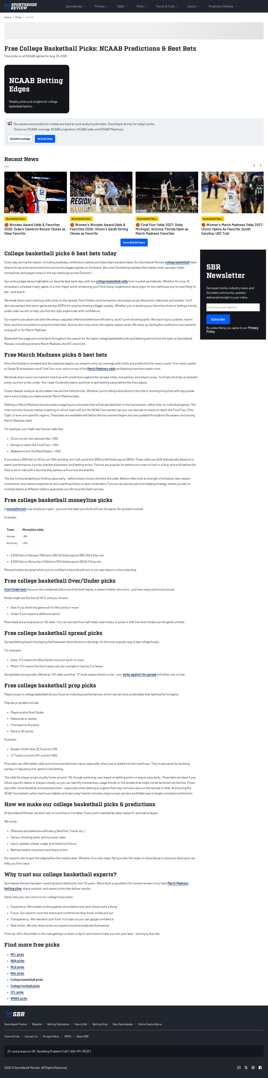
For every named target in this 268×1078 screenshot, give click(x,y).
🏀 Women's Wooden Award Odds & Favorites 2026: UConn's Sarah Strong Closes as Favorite (99, 229)
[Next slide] (260, 165)
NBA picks (18, 961)
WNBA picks (19, 998)
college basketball (177, 262)
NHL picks (17, 973)
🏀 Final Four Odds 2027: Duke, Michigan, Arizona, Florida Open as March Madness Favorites (162, 229)
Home (7, 17)
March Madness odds (101, 368)
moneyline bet (16, 509)
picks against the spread (139, 674)
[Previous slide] (254, 165)
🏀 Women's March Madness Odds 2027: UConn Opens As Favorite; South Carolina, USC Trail (232, 229)
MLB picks (17, 967)
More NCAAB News (134, 242)
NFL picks (17, 954)
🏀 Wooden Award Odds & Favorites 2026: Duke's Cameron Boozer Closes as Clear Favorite (35, 229)
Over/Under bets (15, 589)
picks (18, 17)
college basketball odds (112, 281)
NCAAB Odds (45, 138)
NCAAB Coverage (20, 138)
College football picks (25, 986)
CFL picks (17, 992)
